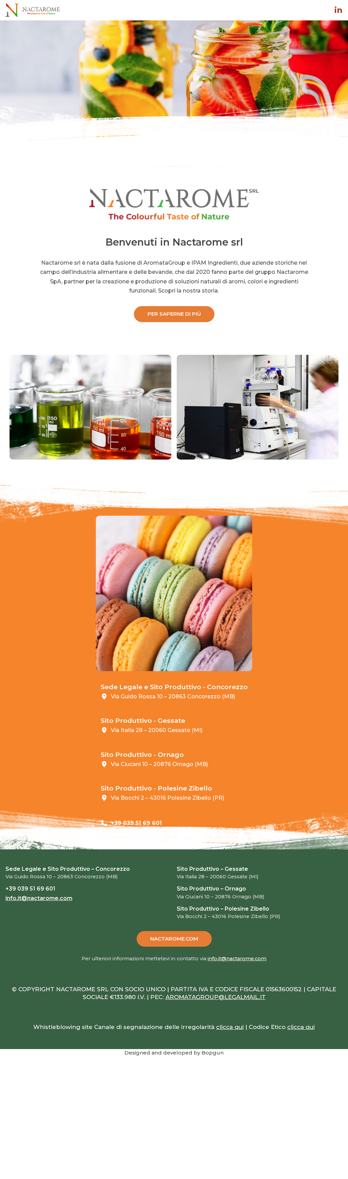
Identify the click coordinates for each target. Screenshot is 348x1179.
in (338, 10)
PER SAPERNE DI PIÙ (174, 314)
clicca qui (230, 1027)
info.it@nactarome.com (143, 831)
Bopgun (213, 1052)
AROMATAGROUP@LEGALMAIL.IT (216, 997)
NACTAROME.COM (174, 938)
